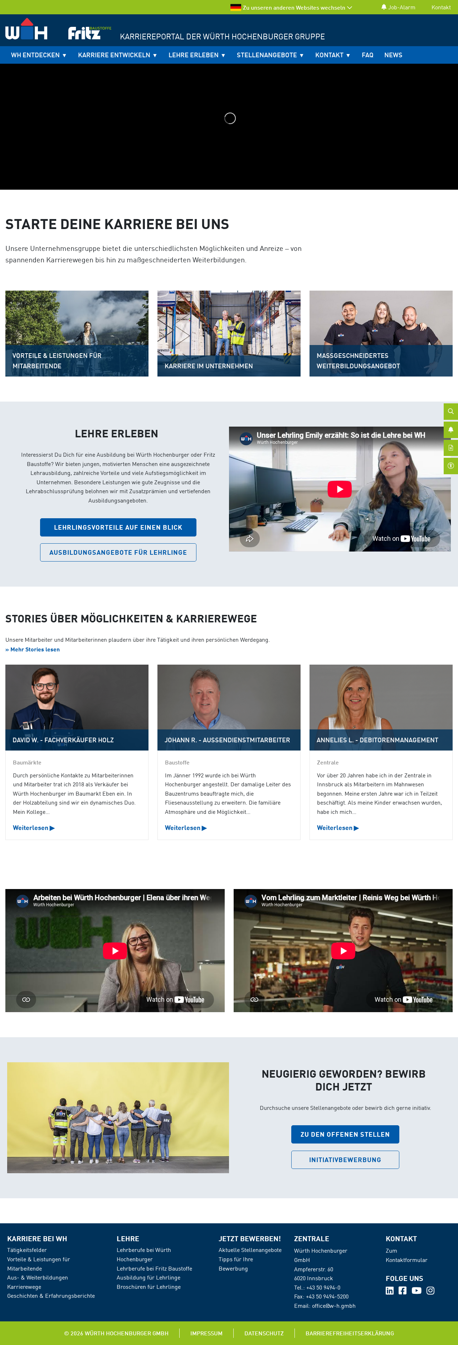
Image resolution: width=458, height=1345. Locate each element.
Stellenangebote (267, 55)
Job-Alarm (401, 7)
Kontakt (441, 7)
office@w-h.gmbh (334, 1305)
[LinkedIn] (390, 1291)
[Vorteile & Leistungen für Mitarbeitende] (76, 332)
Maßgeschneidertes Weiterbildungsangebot (358, 360)
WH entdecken (35, 55)
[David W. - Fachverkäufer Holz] (76, 708)
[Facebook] (403, 1291)
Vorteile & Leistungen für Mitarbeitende (57, 360)
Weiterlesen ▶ (34, 827)
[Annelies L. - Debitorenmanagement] (381, 708)
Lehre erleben (194, 55)
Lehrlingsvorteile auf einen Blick (118, 527)
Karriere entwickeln (114, 55)
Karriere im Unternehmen (209, 366)
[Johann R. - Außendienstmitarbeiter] (228, 708)
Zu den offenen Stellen (345, 1134)
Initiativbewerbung (345, 1160)
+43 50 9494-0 (323, 1287)
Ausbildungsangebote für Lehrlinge (118, 552)
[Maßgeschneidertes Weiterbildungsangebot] (381, 332)
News (393, 55)
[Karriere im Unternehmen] (229, 332)
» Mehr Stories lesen (32, 649)
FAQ (368, 55)
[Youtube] (417, 1291)
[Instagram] (430, 1291)
